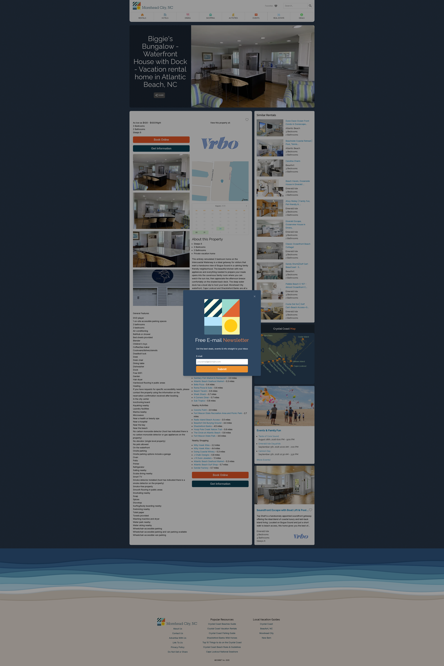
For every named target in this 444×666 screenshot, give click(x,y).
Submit (222, 369)
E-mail (199, 356)
